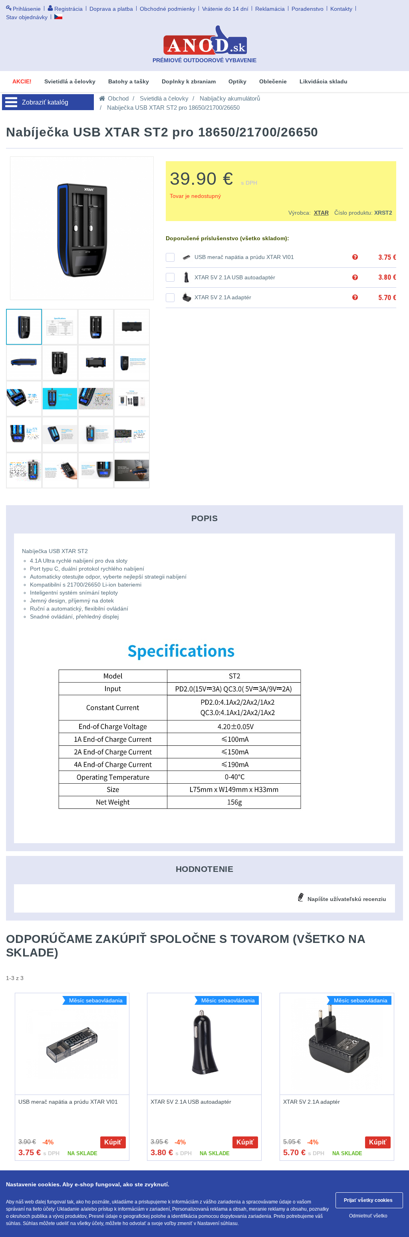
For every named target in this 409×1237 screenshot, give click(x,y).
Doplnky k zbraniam (189, 81)
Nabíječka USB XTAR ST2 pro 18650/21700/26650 (173, 107)
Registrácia (68, 9)
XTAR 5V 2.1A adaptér (223, 297)
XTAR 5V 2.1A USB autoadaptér (235, 277)
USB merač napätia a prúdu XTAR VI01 (244, 257)
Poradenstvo (308, 9)
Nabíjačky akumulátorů (230, 98)
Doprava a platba (111, 9)
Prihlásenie (27, 9)
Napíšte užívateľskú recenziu (347, 899)
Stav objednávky (27, 17)
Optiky (237, 81)
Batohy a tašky (128, 81)
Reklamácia (270, 9)
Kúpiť (113, 1142)
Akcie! (22, 81)
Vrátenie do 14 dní (225, 9)
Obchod (118, 98)
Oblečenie (273, 81)
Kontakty (341, 9)
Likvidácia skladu (323, 81)
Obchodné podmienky (167, 9)
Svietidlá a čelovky (69, 81)
